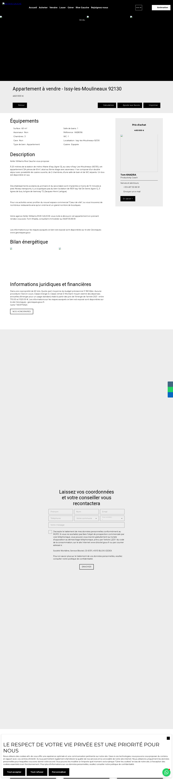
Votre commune (84, 518)
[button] (166, 772)
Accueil (33, 7)
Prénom (54, 512)
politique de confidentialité (80, 559)
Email (104, 512)
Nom (78, 512)
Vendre (53, 7)
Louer (62, 7)
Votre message (57, 525)
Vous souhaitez (107, 517)
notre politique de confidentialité (119, 764)
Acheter (43, 7)
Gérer (71, 7)
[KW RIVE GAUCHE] (12, 7)
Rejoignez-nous (99, 7)
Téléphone (56, 518)
